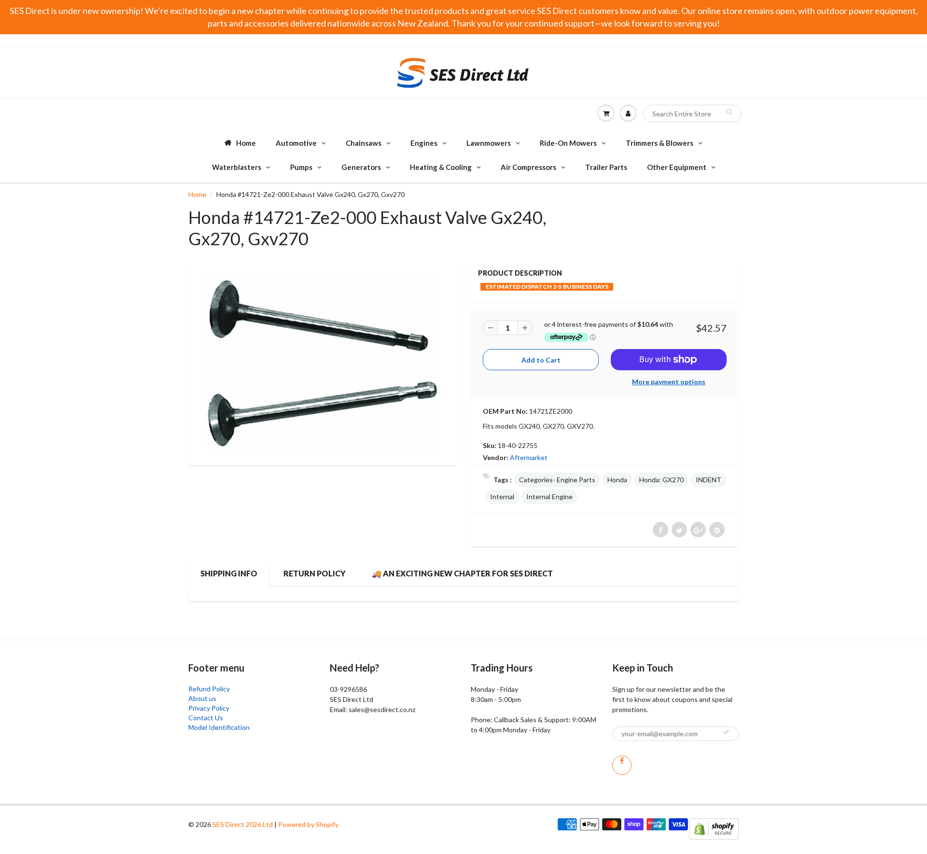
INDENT (708, 480)
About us (202, 698)
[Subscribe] (726, 732)
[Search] (729, 111)
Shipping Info (228, 573)
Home (197, 194)
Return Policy (314, 573)
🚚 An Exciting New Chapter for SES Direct (462, 573)
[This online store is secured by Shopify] (714, 828)
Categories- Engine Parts (557, 480)
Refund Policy (209, 689)
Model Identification (219, 727)
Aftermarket (529, 457)
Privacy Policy (208, 708)
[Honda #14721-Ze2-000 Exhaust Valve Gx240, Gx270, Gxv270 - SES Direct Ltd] (322, 362)
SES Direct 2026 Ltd (242, 824)
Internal (502, 496)
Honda (617, 480)
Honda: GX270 (661, 480)
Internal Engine (549, 496)
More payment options (668, 382)
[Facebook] (622, 765)
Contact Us (205, 718)
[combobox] (692, 113)
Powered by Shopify (308, 824)
